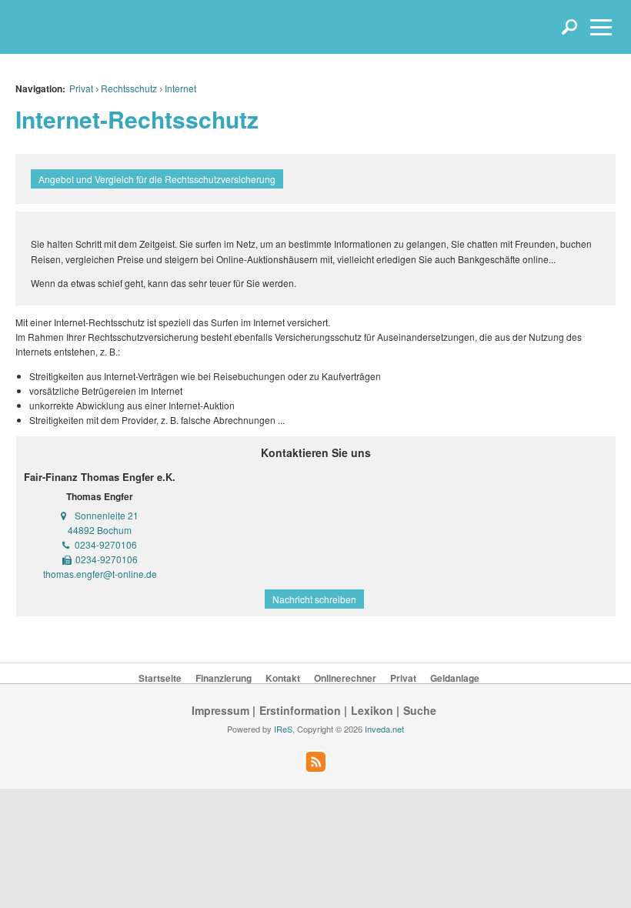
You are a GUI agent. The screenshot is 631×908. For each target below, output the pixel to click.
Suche (419, 710)
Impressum (220, 710)
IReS (283, 729)
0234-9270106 (106, 544)
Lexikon (372, 710)
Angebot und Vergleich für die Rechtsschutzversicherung (156, 178)
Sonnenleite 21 (107, 515)
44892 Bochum (100, 529)
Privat (81, 88)
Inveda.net (384, 729)
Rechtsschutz (129, 88)
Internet (180, 88)
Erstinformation (300, 710)
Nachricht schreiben (314, 599)
